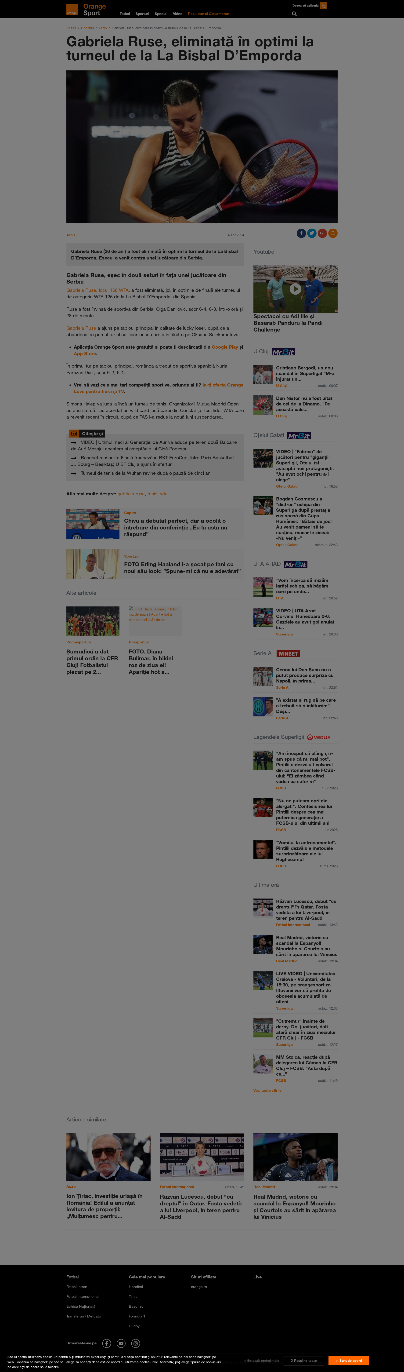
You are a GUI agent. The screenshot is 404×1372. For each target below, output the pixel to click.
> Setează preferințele (261, 1360)
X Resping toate (304, 1360)
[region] (202, 1361)
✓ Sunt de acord (349, 1360)
